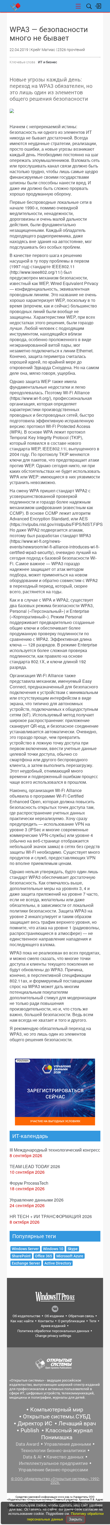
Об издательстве (26, 1316)
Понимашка (56, 1437)
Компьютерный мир (56, 1409)
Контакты (46, 1321)
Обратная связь (81, 1316)
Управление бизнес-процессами (53, 1469)
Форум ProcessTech (29, 1183)
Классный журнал (69, 1430)
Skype (73, 1249)
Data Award (27, 1444)
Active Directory (57, 1263)
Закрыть (75, 1519)
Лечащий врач (77, 1423)
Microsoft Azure (69, 1256)
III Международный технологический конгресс (55, 1150)
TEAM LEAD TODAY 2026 (35, 1166)
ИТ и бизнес (47, 62)
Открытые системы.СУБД (57, 1416)
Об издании (54, 1316)
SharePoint (21, 1256)
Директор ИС (35, 1423)
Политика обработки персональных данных (53, 1331)
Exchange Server (26, 1263)
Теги (92, 1321)
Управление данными (67, 1444)
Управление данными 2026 (37, 1200)
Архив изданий (53, 1326)
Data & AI (32, 1457)
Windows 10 (53, 1249)
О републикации (71, 1321)
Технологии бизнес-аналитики (53, 1450)
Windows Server (25, 1249)
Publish (30, 1430)
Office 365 (43, 1256)
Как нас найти (22, 1321)
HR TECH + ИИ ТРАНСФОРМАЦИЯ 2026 (51, 1216)
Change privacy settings (53, 1336)
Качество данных (65, 1457)
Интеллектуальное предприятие (53, 1463)
